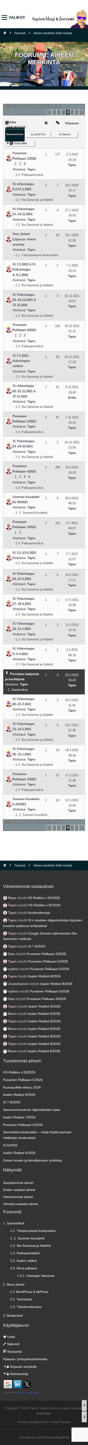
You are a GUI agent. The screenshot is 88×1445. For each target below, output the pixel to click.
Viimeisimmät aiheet (18, 1197)
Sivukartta (14, 1351)
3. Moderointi (13, 1315)
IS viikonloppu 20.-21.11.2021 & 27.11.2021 (24, 391)
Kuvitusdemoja (39, 913)
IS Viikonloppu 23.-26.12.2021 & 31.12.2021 (24, 300)
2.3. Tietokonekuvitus (26, 1307)
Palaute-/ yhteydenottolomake (25, 1359)
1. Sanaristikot (18, 690)
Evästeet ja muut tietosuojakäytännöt (44, 1437)
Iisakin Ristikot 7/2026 (19, 1117)
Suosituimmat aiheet (18, 1183)
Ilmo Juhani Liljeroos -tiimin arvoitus (24, 239)
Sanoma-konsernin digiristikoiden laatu (32, 1110)
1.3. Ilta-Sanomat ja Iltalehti (34, 200)
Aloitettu (38, 134)
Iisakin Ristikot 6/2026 (19, 1153)
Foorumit (20, 33)
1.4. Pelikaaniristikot (29, 175)
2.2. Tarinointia (21, 1299)
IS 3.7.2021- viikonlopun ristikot (21, 361)
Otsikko (65, 134)
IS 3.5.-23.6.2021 (24, 553)
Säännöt (13, 1344)
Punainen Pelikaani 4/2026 (23, 1125)
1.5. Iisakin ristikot (23, 1261)
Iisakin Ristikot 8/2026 (44, 976)
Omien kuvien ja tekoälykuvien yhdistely (32, 1160)
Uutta (11, 1337)
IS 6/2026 (10, 1145)
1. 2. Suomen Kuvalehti (31, 512)
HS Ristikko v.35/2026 (43, 898)
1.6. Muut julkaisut (23, 1268)
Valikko (5, 18)
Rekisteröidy (19, 1374)
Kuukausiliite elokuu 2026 (22, 1087)
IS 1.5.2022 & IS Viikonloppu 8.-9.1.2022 (24, 270)
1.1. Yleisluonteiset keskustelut (36, 255)
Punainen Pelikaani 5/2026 (46, 954)
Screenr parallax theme (33, 1422)
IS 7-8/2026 (37, 946)
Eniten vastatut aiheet (19, 1190)
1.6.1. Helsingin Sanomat (35, 1276)
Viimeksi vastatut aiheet (20, 1204)
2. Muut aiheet (13, 1284)
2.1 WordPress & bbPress (29, 1292)
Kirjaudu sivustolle (23, 1366)
